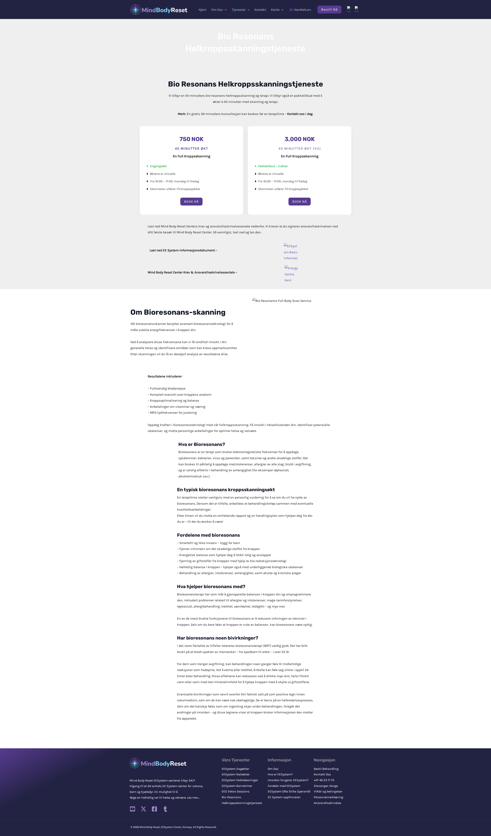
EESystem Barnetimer (237, 786)
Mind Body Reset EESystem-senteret (155, 780)
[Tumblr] (165, 809)
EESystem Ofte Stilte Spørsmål (289, 791)
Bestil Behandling (326, 769)
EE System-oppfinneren (284, 797)
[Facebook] (154, 809)
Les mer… (193, 797)
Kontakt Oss (322, 774)
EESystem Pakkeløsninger (240, 780)
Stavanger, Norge (326, 786)
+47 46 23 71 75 (324, 780)
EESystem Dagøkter (235, 769)
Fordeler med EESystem (284, 786)
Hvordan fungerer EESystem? (288, 780)
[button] (225, 10)
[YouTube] (132, 809)
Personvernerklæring (328, 797)
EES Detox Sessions (235, 791)
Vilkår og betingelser (328, 791)
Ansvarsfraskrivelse (327, 803)
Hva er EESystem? (280, 774)
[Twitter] (143, 809)
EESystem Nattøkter (236, 774)
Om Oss (273, 769)
